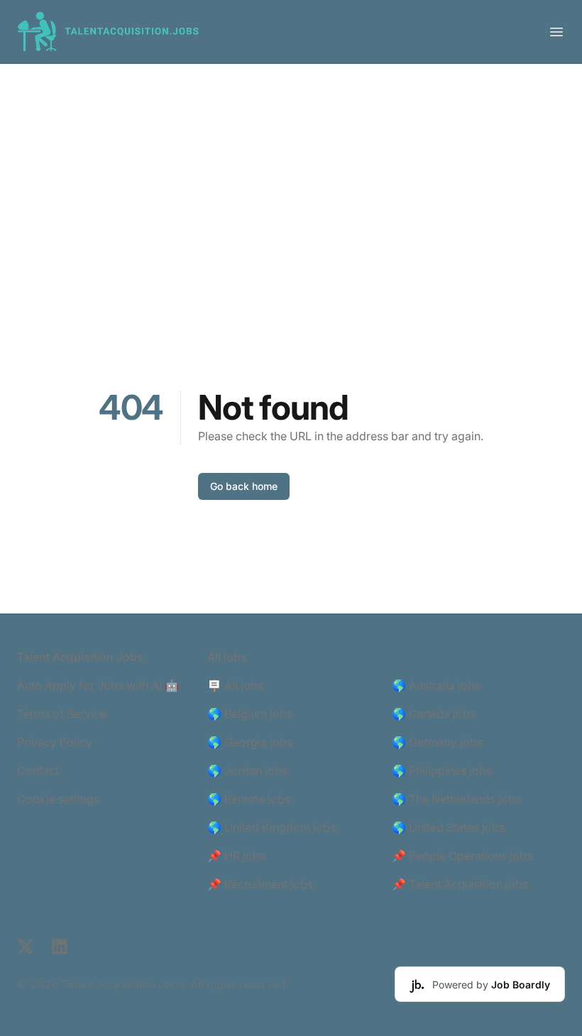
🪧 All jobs (235, 685)
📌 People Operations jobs (462, 856)
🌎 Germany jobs (437, 742)
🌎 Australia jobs (436, 685)
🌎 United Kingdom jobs (271, 827)
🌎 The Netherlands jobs (456, 799)
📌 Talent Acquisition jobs (460, 884)
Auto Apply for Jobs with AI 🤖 (98, 685)
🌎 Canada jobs (434, 714)
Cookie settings (58, 799)
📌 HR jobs (236, 856)
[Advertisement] (291, 170)
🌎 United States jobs (448, 827)
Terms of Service (61, 714)
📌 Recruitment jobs (260, 884)
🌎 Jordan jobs (247, 770)
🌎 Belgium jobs (249, 714)
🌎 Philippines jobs (442, 770)
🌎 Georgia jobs (249, 742)
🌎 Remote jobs (248, 799)
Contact (38, 770)
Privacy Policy (54, 742)
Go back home (244, 486)
